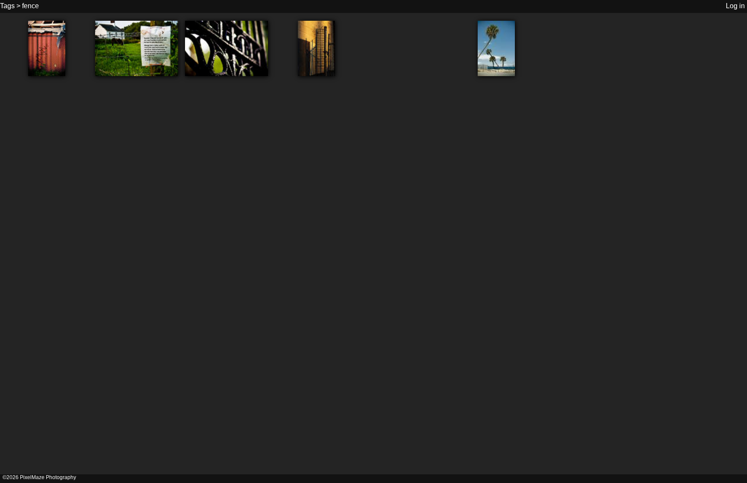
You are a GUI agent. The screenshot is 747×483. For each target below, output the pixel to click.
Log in (735, 6)
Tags (7, 6)
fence (30, 6)
